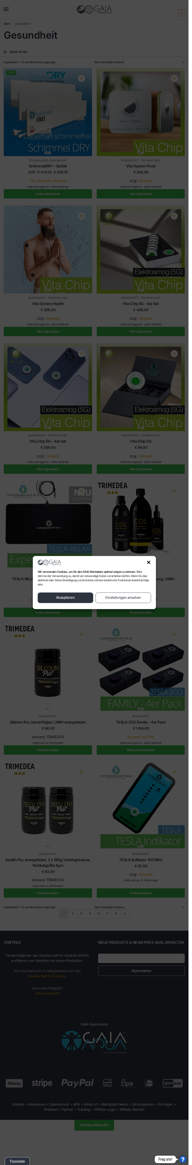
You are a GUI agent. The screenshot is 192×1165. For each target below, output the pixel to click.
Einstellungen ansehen (123, 597)
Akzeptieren (65, 597)
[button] (148, 562)
